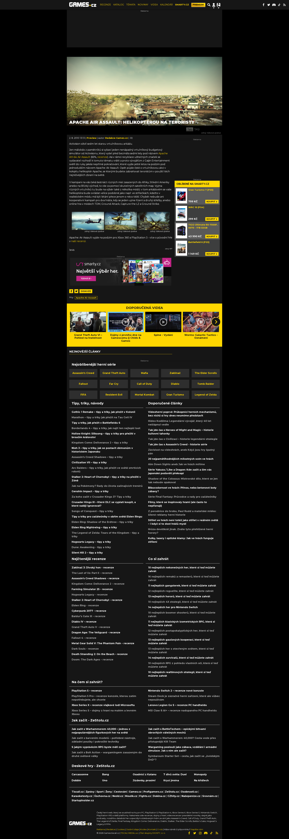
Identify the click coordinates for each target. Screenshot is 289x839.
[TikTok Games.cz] (279, 5)
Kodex (143, 829)
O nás (160, 829)
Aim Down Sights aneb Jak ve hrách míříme (176, 464)
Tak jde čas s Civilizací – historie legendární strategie (183, 439)
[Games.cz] (82, 4)
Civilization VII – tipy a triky (89, 462)
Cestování (120, 791)
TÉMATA (130, 4)
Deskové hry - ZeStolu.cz (93, 766)
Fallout (83, 383)
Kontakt (152, 829)
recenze (102, 157)
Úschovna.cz (102, 796)
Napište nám (197, 829)
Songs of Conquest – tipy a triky (92, 511)
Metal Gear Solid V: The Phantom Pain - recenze (103, 643)
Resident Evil (114, 394)
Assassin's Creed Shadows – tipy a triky (97, 457)
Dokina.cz (159, 796)
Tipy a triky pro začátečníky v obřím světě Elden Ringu (107, 516)
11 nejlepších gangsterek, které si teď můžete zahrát (182, 585)
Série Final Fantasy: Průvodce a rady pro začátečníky (182, 496)
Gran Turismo (175, 394)
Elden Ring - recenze (85, 605)
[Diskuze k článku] (131, 138)
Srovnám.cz (210, 796)
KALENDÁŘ (166, 4)
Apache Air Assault (86, 298)
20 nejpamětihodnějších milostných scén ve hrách (180, 458)
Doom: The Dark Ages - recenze (92, 659)
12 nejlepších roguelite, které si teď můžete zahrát (180, 591)
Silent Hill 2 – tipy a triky (87, 552)
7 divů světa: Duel (175, 774)
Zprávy (90, 791)
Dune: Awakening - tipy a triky (91, 547)
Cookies (121, 829)
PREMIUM (198, 4)
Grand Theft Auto (114, 373)
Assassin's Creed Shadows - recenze (95, 578)
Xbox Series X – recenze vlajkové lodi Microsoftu (103, 705)
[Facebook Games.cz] (263, 5)
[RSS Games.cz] (284, 5)
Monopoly (200, 774)
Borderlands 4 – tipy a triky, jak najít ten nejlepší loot (106, 428)
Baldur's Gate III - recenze (88, 616)
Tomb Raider (205, 383)
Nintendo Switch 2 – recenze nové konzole (176, 690)
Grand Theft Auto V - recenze (91, 627)
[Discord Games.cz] (274, 5)
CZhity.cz (174, 796)
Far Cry (113, 383)
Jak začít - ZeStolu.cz (90, 720)
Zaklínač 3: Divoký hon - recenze (93, 567)
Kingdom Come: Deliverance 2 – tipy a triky (100, 442)
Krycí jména (171, 780)
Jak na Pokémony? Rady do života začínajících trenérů (107, 486)
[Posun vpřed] (216, 321)
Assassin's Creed (83, 373)
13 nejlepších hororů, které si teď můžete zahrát (179, 596)
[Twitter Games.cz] (268, 5)
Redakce (111, 829)
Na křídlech (201, 780)
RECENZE (105, 4)
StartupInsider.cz (83, 800)
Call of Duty (144, 383)
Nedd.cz (117, 796)
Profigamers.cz (153, 791)
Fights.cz (145, 796)
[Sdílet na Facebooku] (71, 291)
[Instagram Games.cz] (200, 833)
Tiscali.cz (78, 791)
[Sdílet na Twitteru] (76, 291)
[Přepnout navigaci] (213, 4)
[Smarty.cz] (120, 272)
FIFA (83, 394)
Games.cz (135, 791)
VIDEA (154, 4)
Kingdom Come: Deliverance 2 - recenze (98, 583)
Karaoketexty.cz (82, 796)
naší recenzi (78, 241)
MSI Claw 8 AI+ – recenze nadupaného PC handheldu (182, 710)
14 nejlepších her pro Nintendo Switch (173, 607)
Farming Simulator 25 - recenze (92, 589)
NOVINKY (143, 4)
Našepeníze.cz (191, 796)
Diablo (175, 383)
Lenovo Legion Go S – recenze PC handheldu (177, 705)
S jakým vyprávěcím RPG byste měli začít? (99, 747)
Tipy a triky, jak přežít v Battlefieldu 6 (96, 422)
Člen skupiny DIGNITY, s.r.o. (153, 833)
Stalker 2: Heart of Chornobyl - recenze (97, 600)
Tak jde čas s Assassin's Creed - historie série (177, 444)
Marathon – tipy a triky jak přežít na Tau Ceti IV (102, 417)
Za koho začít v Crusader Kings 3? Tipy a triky (101, 496)
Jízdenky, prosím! (144, 780)
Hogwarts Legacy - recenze (90, 594)
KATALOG (118, 4)
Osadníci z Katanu (144, 774)
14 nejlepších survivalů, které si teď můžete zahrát (180, 657)
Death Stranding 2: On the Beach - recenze (100, 654)
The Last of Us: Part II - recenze (92, 573)
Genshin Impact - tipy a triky (90, 491)
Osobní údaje (132, 829)
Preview (92, 138)
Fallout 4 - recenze (84, 638)
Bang (105, 774)
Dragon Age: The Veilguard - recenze (96, 632)
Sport (100, 791)
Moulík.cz (131, 796)
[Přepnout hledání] (209, 4)
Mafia (144, 373)
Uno (104, 780)
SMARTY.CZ (182, 4)
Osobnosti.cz (189, 791)
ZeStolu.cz (172, 791)
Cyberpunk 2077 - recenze (89, 610)
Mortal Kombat (144, 394)
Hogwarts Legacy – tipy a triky (91, 541)
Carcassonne (80, 774)
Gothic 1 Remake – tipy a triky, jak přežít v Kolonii (103, 412)
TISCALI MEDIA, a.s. (129, 833)
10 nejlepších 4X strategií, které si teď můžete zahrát (182, 601)
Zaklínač (175, 373)
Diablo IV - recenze (84, 621)
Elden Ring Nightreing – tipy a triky (94, 527)
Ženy (109, 791)
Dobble (76, 780)
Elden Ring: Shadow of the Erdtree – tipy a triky (102, 522)
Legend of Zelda (206, 394)
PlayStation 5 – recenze (87, 690)
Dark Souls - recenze (85, 648)
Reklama (101, 829)
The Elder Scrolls (206, 373)
